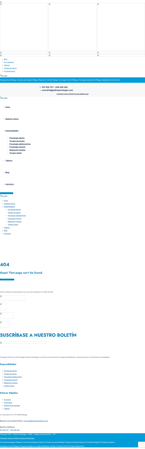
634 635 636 (15, 430)
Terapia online (15, 153)
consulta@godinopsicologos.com (36, 421)
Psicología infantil (17, 147)
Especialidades (12, 131)
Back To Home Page (7, 279)
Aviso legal (8, 403)
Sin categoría (9, 62)
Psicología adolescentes (20, 144)
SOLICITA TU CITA (6, 193)
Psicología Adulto (17, 138)
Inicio (7, 107)
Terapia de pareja (10, 68)
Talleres (7, 65)
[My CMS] (3, 76)
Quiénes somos (12, 119)
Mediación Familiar (17, 150)
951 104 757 (4, 430)
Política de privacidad (12, 406)
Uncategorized (9, 71)
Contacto (9, 184)
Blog (5, 59)
